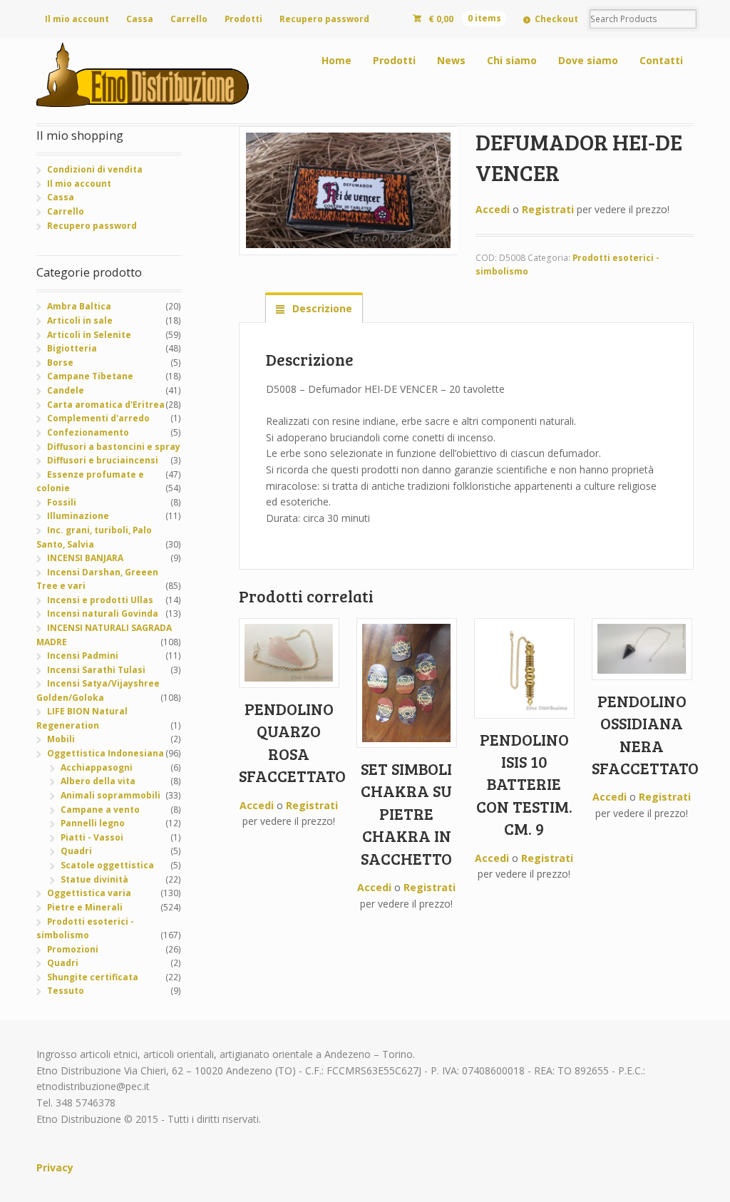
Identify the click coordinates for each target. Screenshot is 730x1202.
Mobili (61, 739)
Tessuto (65, 991)
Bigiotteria (72, 348)
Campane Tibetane (90, 376)
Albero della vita (98, 781)
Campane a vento (100, 809)
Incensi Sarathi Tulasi (96, 670)
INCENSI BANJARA (85, 558)
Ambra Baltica (79, 306)
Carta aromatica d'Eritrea (106, 405)
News (451, 60)
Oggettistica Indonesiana (105, 753)
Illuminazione (78, 516)
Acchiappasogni (97, 767)
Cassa (139, 19)
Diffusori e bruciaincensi (102, 460)
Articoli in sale (80, 320)
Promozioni (72, 949)
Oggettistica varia (89, 893)
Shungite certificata (92, 977)
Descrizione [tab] (320, 308)
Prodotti (243, 19)
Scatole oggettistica (107, 865)
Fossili (61, 502)
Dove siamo (588, 60)
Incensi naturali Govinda (102, 613)
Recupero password (324, 19)
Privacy (54, 1167)
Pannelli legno (93, 823)
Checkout (556, 19)
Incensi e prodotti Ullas (100, 600)
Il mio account (77, 19)
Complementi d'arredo (98, 418)
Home (336, 60)
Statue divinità (94, 879)
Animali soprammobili (110, 795)
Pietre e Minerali (85, 907)
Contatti (661, 60)
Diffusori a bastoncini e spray (113, 447)
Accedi (492, 209)
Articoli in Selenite (89, 335)
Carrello (188, 19)
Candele (65, 390)
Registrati (548, 209)
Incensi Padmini (82, 655)
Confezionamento (88, 432)
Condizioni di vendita (95, 169)
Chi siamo (512, 60)
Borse (60, 362)
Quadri (76, 851)
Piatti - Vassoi (92, 837)
